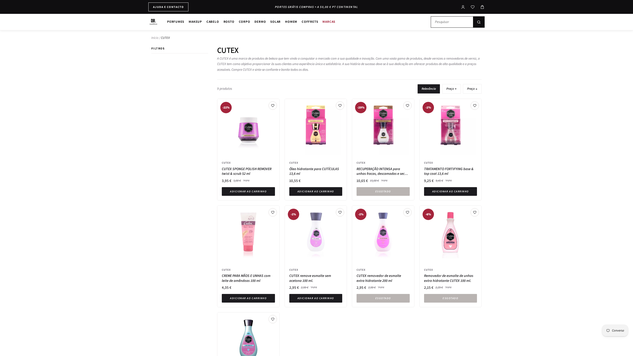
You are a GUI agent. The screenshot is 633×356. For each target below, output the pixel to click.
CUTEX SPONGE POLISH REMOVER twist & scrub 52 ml (246, 171)
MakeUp (195, 22)
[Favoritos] (472, 7)
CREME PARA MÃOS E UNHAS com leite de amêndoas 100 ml (246, 278)
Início (154, 38)
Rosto (229, 22)
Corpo (244, 22)
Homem (291, 22)
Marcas (328, 22)
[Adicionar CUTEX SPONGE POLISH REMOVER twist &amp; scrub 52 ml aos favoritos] (273, 105)
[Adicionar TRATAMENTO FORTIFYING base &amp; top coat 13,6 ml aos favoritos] (475, 105)
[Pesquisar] (478, 22)
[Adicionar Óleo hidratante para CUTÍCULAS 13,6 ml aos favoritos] (340, 105)
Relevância (429, 89)
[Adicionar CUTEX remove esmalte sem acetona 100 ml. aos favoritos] (340, 212)
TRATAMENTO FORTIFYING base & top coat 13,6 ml (449, 171)
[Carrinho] (482, 7)
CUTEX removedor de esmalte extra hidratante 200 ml (379, 278)
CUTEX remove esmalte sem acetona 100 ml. (310, 278)
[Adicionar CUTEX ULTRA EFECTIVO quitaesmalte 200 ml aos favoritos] (273, 319)
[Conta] (463, 7)
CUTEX (226, 162)
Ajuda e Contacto (168, 7)
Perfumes (175, 22)
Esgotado (383, 191)
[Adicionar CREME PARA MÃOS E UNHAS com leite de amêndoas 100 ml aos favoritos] (273, 212)
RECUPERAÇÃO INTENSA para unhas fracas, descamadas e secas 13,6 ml (382, 171)
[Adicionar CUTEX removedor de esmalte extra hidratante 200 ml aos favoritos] (407, 212)
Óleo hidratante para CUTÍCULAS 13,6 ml (314, 171)
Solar (275, 22)
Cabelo (212, 22)
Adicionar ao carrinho (248, 191)
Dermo (260, 22)
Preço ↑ (451, 89)
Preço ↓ (472, 89)
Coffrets (310, 22)
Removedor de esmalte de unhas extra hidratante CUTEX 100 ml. (448, 278)
